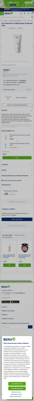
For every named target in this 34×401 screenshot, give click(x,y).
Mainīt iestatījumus (15, 396)
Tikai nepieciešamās (17, 388)
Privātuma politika (16, 394)
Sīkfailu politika (16, 392)
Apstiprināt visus (17, 383)
